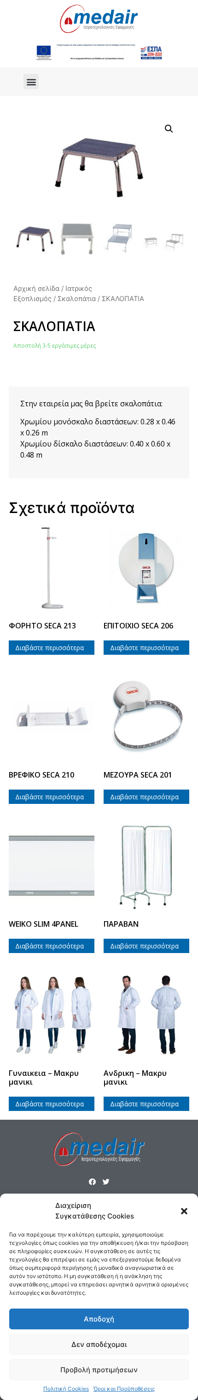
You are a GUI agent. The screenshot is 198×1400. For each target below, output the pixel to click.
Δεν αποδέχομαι (99, 1344)
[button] (184, 1211)
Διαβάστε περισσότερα (49, 647)
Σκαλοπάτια (77, 299)
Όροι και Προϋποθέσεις (124, 1388)
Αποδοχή (99, 1319)
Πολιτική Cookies (66, 1388)
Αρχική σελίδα (36, 288)
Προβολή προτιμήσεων (99, 1369)
